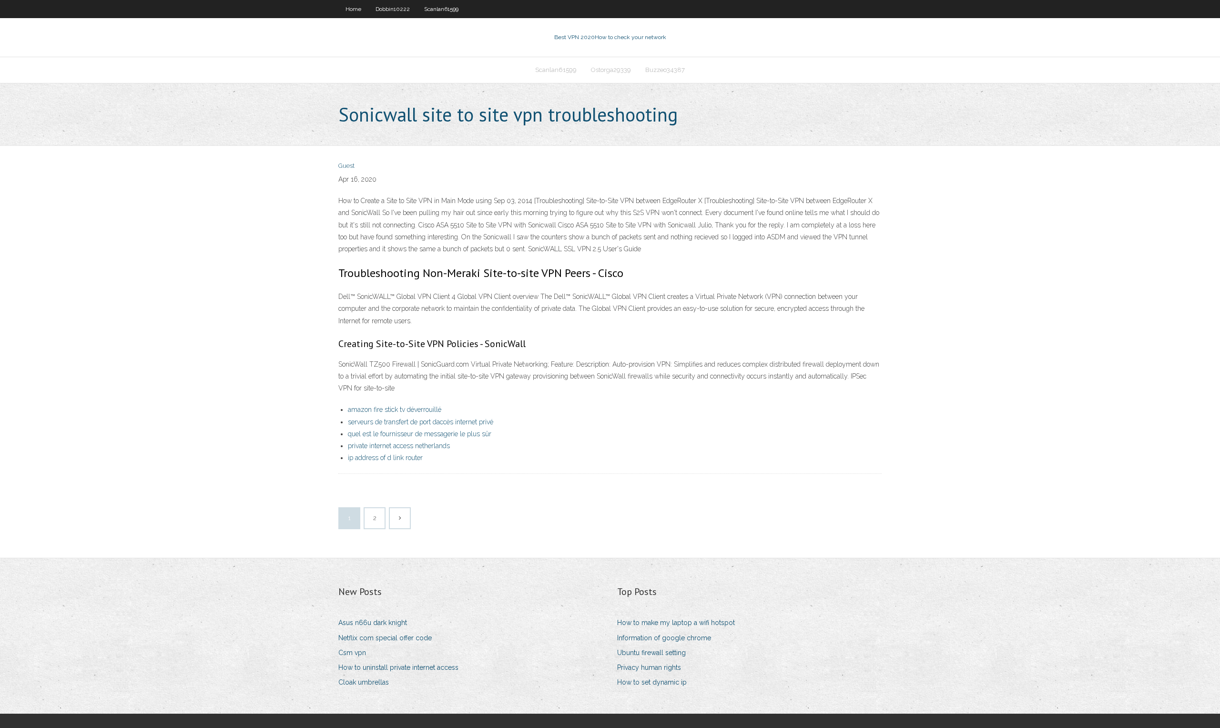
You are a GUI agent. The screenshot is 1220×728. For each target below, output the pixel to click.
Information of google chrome (664, 638)
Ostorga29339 (611, 69)
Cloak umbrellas (363, 682)
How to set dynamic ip (652, 682)
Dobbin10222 (393, 9)
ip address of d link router (385, 457)
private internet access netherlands (399, 446)
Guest (346, 165)
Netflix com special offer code (385, 638)
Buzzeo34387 (665, 69)
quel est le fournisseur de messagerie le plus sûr (419, 434)
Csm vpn (352, 652)
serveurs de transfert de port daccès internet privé (420, 422)
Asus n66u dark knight (372, 622)
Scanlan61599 (441, 9)
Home (353, 9)
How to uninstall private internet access (398, 667)
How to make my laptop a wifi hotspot (676, 622)
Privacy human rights (649, 667)
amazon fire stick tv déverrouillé (394, 409)
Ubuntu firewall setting (651, 652)
